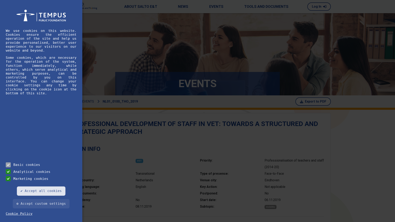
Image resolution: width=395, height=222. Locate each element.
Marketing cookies (30, 179)
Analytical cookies (31, 172)
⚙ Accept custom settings (41, 204)
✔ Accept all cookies (41, 191)
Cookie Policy (19, 214)
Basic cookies (26, 165)
